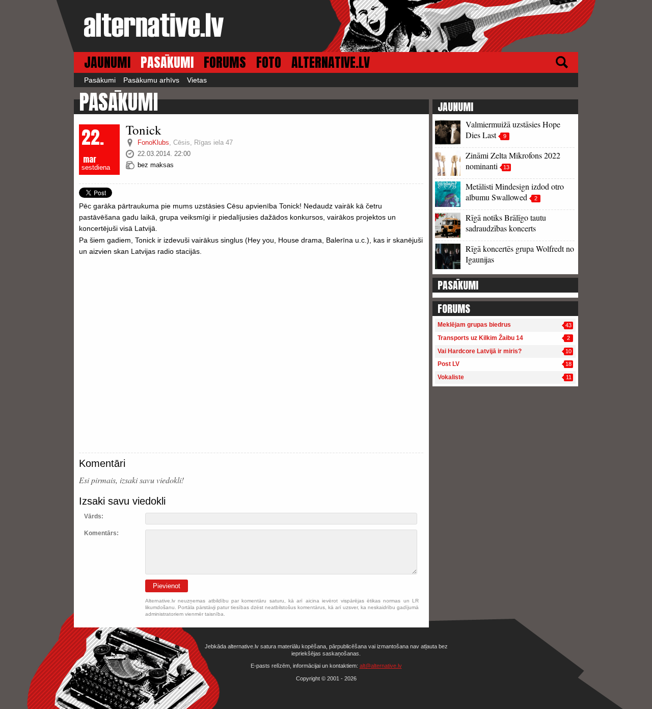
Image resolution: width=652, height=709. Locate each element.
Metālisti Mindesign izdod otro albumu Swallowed (515, 191)
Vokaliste (451, 377)
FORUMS (225, 62)
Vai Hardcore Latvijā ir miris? (480, 351)
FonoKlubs (153, 142)
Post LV (448, 363)
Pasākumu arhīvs (151, 80)
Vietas (197, 80)
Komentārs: (101, 533)
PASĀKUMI (167, 62)
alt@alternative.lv (381, 666)
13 (506, 167)
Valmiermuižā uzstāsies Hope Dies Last (513, 129)
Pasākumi (100, 80)
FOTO (268, 62)
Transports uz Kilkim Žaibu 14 (480, 338)
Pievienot (166, 586)
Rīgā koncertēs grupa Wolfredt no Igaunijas (520, 254)
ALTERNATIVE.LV (330, 62)
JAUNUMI (107, 62)
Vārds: (93, 516)
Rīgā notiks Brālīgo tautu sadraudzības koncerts (506, 222)
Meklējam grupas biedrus (474, 324)
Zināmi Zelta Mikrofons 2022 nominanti (513, 160)
